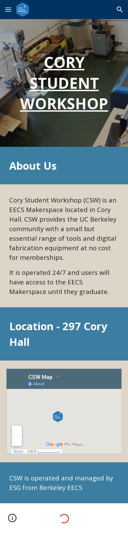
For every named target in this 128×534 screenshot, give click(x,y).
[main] (64, 83)
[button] (8, 9)
